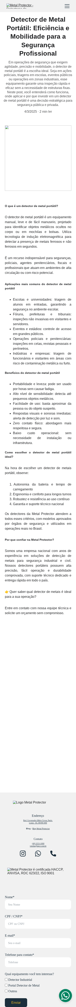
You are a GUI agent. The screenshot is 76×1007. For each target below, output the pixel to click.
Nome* (9, 897)
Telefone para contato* (19, 954)
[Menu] (67, 6)
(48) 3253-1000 (38, 844)
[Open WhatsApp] (65, 995)
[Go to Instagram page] (23, 853)
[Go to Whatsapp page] (38, 853)
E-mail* (10, 935)
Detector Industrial (19, 979)
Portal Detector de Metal (23, 985)
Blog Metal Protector (41, 829)
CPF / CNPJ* (13, 916)
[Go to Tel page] (53, 853)
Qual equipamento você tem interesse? (29, 974)
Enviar (16, 1002)
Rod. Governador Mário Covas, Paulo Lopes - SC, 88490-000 (38, 821)
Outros (12, 991)
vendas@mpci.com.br (38, 846)
